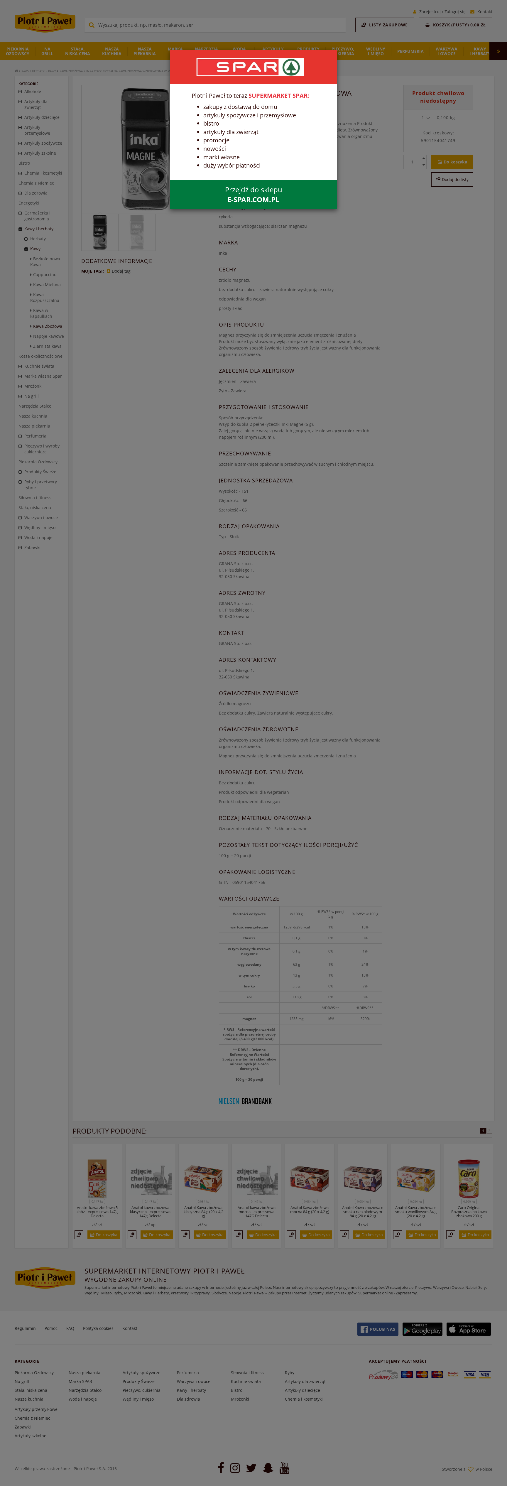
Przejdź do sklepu (253, 194)
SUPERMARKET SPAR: (279, 95)
